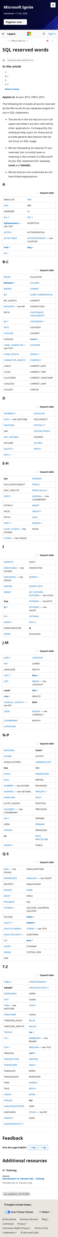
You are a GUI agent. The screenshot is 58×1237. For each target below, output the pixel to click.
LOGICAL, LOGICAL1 (14, 702)
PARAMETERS (42, 773)
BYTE (6, 327)
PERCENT (40, 791)
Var (30, 1032)
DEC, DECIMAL (11, 436)
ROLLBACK (9, 901)
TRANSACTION (11, 1059)
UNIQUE (8, 1100)
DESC (6, 454)
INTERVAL (34, 616)
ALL (5, 217)
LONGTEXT (37, 657)
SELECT (7, 922)
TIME (6, 1005)
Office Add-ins (18, 40)
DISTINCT (39, 425)
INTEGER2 (34, 607)
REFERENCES (10, 878)
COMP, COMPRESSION (41, 294)
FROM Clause (39, 490)
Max (34, 675)
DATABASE (9, 413)
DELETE (7, 448)
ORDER (7, 845)
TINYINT (8, 1032)
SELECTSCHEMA (12, 928)
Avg (29, 247)
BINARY (8, 288)
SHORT (7, 946)
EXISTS (7, 496)
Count (33, 339)
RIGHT (7, 895)
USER (31, 1005)
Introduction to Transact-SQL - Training (23, 1178)
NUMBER (8, 785)
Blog (44, 1219)
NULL (6, 779)
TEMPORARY (10, 993)
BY (5, 321)
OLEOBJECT (9, 809)
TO (5, 1038)
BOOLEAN (9, 306)
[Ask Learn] (47, 40)
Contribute (8, 1223)
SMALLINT (31, 878)
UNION (7, 1094)
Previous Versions (29, 1219)
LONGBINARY (11, 720)
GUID (35, 517)
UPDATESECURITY (38, 987)
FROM (35, 484)
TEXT (6, 999)
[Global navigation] (3, 34)
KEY (6, 663)
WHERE (32, 1082)
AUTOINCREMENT (36, 238)
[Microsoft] (29, 34)
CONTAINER (36, 321)
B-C (7, 76)
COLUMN (34, 282)
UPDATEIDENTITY (13, 1123)
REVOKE (8, 890)
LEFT (6, 681)
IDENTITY (9, 561)
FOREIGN (37, 478)
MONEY (36, 711)
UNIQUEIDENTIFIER (14, 1106)
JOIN (6, 657)
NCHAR (7, 756)
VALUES (33, 1026)
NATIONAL (9, 750)
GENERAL (37, 496)
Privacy (21, 1223)
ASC (29, 217)
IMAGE (7, 592)
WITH (31, 1088)
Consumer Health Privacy (15, 1228)
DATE (6, 419)
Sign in (52, 33)
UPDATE (8, 1117)
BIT (5, 294)
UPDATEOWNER (37, 981)
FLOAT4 (7, 538)
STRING (30, 928)
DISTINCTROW (41, 431)
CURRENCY (35, 360)
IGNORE (8, 586)
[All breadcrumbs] (5, 40)
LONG (7, 711)
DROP (37, 448)
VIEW (31, 1064)
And (6, 247)
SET (6, 940)
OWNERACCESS (43, 762)
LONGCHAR (10, 726)
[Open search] (44, 34)
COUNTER (35, 345)
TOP (6, 1047)
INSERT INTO (36, 586)
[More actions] (53, 40)
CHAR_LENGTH (11, 354)
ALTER (7, 232)
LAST (6, 675)
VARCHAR (34, 1047)
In (5, 607)
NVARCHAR (9, 797)
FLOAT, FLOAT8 (11, 528)
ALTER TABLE (10, 238)
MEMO (35, 681)
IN (5, 616)
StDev (29, 916)
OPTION (8, 830)
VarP (31, 1053)
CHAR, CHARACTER (13, 345)
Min (34, 690)
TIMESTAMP (10, 1014)
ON (5, 818)
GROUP (36, 511)
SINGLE (7, 952)
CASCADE (8, 333)
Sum (28, 940)
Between (8, 282)
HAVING (36, 523)
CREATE (34, 354)
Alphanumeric (11, 223)
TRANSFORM (10, 1064)
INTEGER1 (34, 601)
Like (6, 696)
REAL (6, 869)
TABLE (7, 981)
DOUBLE (38, 442)
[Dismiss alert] (53, 4)
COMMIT (34, 288)
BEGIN (7, 276)
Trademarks (8, 1232)
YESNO (32, 1112)
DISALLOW (39, 413)
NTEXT (7, 773)
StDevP (30, 922)
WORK (32, 1094)
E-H (7, 84)
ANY (29, 199)
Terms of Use (41, 1228)
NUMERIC (9, 791)
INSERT (33, 577)
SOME (29, 890)
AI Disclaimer (9, 1219)
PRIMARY (40, 824)
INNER (7, 633)
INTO (31, 622)
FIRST (7, 523)
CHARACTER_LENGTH (15, 360)
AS (28, 211)
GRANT (35, 505)
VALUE (32, 1020)
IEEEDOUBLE (10, 567)
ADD (6, 205)
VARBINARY (35, 1038)
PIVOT (38, 797)
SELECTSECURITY (12, 934)
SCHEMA (8, 907)
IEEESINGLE (10, 577)
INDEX (7, 622)
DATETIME (9, 425)
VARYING (33, 1059)
